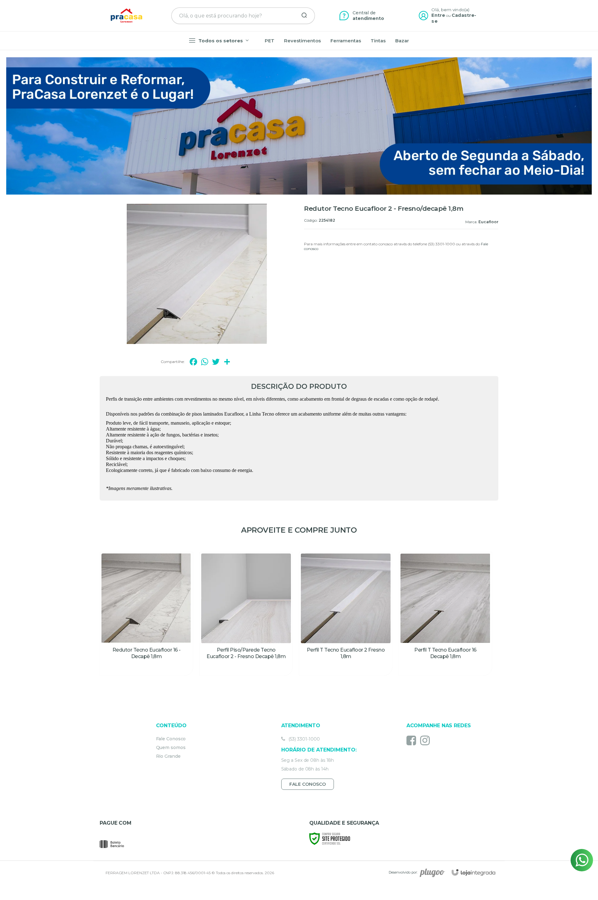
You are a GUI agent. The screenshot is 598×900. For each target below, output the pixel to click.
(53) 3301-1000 (303, 739)
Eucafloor (488, 221)
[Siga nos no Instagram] (426, 740)
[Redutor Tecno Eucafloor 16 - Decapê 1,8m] (146, 614)
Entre (438, 15)
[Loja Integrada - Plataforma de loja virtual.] (473, 872)
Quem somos (171, 747)
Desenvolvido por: (403, 872)
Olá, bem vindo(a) (450, 9)
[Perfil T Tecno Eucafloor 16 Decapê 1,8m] (445, 614)
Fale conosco (307, 784)
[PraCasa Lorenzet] (126, 16)
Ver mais (146, 667)
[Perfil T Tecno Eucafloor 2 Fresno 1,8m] (345, 614)
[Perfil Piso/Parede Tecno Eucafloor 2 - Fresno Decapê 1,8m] (246, 614)
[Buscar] (302, 15)
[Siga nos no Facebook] (412, 740)
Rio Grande (168, 756)
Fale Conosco (171, 739)
